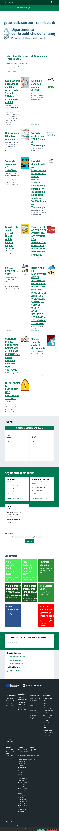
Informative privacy (35, 698)
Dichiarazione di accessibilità (34, 707)
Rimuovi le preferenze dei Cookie (14, 826)
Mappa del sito (9, 821)
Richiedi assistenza (11, 696)
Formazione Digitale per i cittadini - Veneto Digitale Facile (48, 721)
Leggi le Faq (33, 718)
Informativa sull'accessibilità (34, 711)
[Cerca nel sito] (53, 8)
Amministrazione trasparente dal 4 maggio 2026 (22, 699)
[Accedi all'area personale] (52, 2)
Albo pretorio (9, 705)
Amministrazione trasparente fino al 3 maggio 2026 (23, 707)
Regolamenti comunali (33, 702)
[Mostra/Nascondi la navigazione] (2, 8)
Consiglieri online (47, 696)
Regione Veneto (10, 742)
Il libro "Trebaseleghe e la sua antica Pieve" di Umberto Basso (48, 731)
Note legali (33, 715)
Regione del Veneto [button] (9, 2)
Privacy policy (49, 828)
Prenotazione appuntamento (10, 699)
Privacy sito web (34, 696)
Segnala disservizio (11, 703)
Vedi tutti (29, 541)
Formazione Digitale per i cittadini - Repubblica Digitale (48, 712)
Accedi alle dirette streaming (47, 699)
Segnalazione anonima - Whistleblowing (47, 705)
